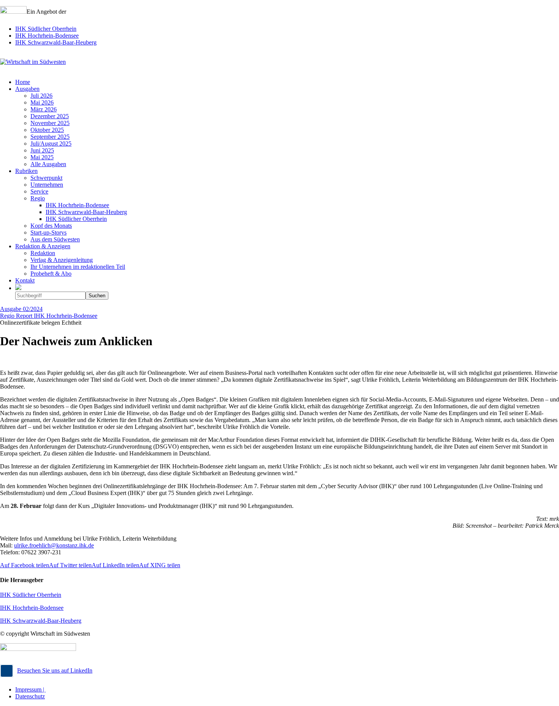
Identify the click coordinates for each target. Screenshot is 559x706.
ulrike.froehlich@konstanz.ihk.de (54, 545)
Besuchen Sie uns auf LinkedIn (54, 670)
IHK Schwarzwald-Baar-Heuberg (56, 42)
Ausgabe (21, 309)
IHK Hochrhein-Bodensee (47, 35)
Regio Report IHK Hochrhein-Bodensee (48, 316)
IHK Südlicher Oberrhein (45, 28)
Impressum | (30, 689)
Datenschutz (30, 696)
